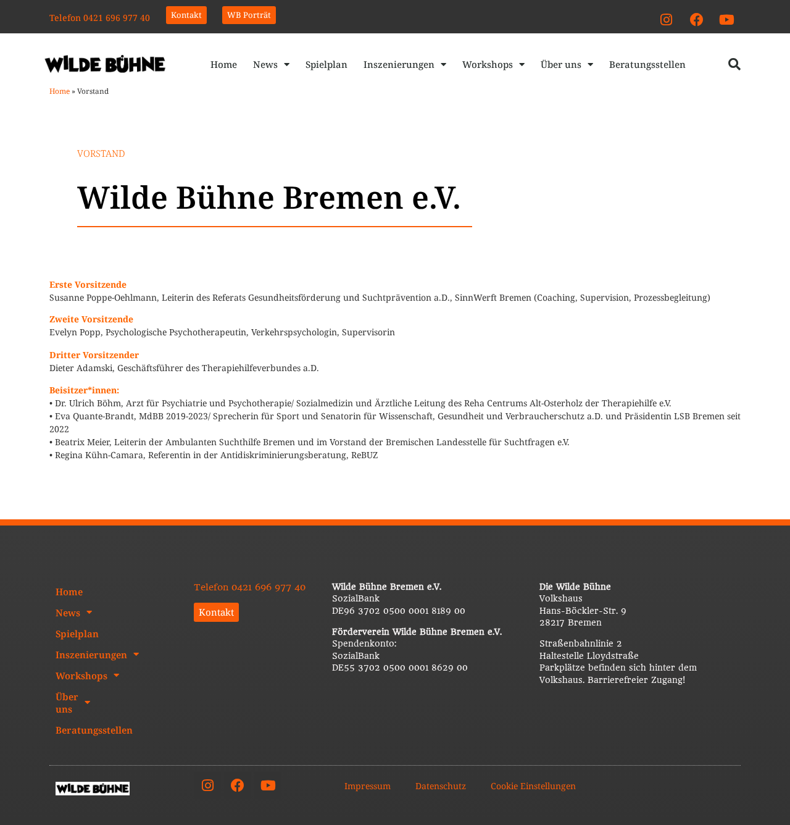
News (265, 64)
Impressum (367, 786)
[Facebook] (696, 19)
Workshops (487, 64)
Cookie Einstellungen (533, 786)
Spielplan (326, 64)
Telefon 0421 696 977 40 (99, 17)
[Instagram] (666, 19)
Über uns (561, 64)
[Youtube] (727, 19)
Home (223, 64)
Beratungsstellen (647, 64)
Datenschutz (440, 786)
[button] (734, 64)
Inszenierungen (399, 64)
